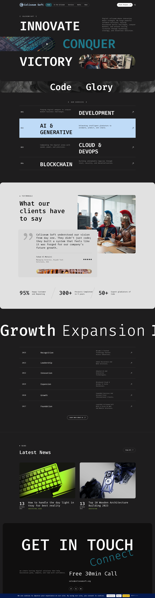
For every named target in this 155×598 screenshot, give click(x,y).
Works (79, 5)
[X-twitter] (76, 589)
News (86, 5)
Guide (40, 509)
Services (71, 5)
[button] (40, 271)
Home (48, 5)
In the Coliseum (59, 5)
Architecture (32, 509)
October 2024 (21, 507)
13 (22, 503)
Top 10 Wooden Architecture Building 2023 (108, 504)
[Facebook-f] (71, 589)
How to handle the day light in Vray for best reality (51, 504)
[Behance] (81, 589)
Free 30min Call (93, 573)
